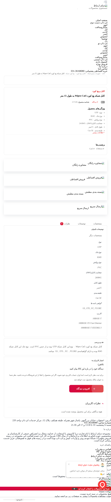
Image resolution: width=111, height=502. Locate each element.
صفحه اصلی (101, 20)
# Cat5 (92, 149)
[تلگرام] (93, 18)
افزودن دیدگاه (83, 388)
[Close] (0, 488)
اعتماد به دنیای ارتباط (101, 456)
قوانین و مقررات (103, 449)
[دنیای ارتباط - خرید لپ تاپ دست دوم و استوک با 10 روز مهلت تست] (100, 5)
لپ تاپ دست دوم (98, 22)
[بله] (73, 18)
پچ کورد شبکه (70, 73)
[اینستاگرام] (102, 18)
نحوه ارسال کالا (103, 451)
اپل (105, 29)
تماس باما (102, 68)
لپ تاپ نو (102, 43)
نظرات (65, 224)
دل (106, 41)
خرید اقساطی (100, 71)
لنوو (105, 25)
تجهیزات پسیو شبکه (93, 73)
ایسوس (103, 36)
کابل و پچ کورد (81, 73)
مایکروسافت (101, 27)
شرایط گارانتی (104, 454)
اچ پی (104, 32)
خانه (103, 73)
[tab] (99, 223)
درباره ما (103, 66)
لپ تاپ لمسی (100, 59)
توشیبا (104, 38)
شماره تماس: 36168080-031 (97, 422)
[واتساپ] (83, 18)
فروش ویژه (101, 64)
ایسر (105, 34)
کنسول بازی (101, 62)
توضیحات (82, 224)
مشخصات (97, 224)
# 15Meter (100, 149)
